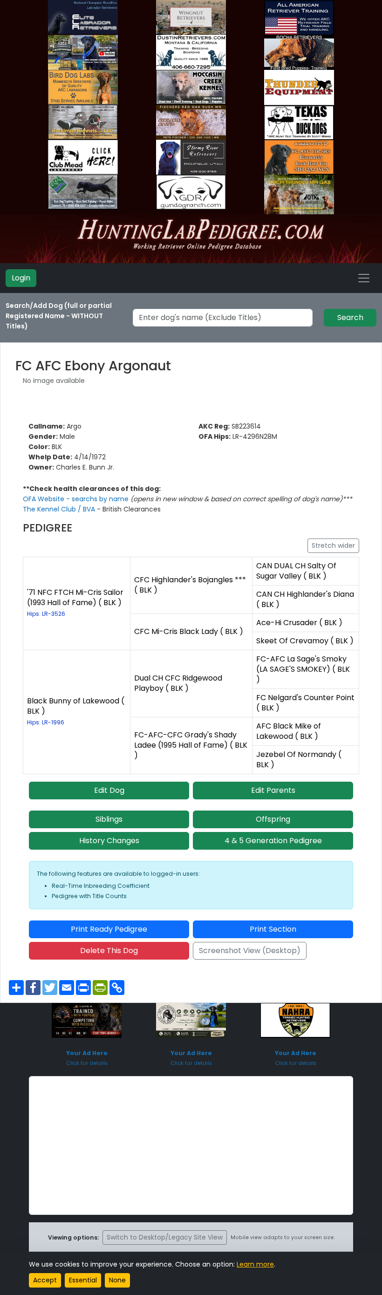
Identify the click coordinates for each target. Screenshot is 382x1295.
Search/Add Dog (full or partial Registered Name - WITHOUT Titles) (59, 316)
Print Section (273, 929)
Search (350, 317)
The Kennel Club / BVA (60, 509)
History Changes (109, 840)
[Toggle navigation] (363, 278)
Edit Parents (273, 790)
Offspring (273, 819)
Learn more (255, 1264)
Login (21, 278)
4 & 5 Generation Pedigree (273, 840)
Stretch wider (333, 545)
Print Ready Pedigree (109, 929)
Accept (45, 1280)
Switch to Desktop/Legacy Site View (165, 1237)
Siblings (109, 819)
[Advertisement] (191, 1145)
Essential (83, 1280)
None (117, 1280)
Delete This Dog (109, 950)
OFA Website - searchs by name (76, 499)
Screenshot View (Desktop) (249, 950)
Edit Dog (109, 790)
